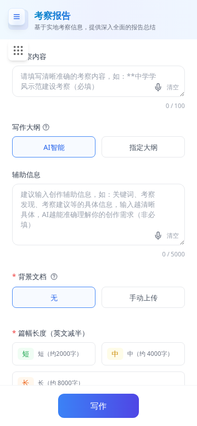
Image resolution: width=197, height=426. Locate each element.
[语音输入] (159, 87)
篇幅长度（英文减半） (50, 333)
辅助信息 (26, 174)
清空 (173, 87)
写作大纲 (26, 127)
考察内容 (29, 56)
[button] (45, 127)
